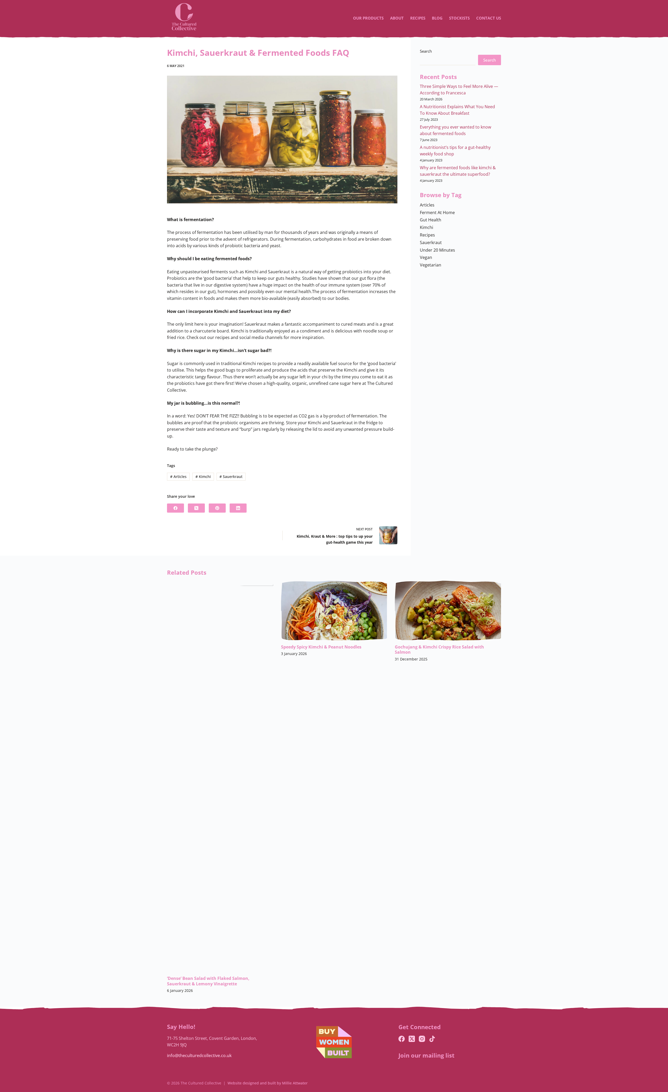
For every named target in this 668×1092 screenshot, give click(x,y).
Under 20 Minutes (437, 250)
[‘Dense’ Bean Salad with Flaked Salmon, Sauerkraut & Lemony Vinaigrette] (220, 776)
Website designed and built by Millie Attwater (268, 1083)
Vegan (426, 257)
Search (426, 51)
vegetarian (430, 265)
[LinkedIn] (238, 508)
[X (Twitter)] (196, 508)
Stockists (459, 18)
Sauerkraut (230, 476)
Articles (178, 476)
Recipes (417, 18)
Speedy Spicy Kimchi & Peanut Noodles (321, 647)
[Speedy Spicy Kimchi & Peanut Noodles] (334, 610)
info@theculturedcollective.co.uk (199, 1055)
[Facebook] (175, 508)
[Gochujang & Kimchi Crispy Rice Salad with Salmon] (448, 610)
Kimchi (203, 476)
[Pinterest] (217, 508)
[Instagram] (422, 1039)
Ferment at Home (437, 212)
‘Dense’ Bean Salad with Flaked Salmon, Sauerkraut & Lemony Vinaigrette (208, 981)
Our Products (368, 18)
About (397, 18)
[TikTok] (432, 1039)
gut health (430, 220)
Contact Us (488, 18)
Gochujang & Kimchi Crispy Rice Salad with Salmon (439, 649)
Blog (437, 18)
